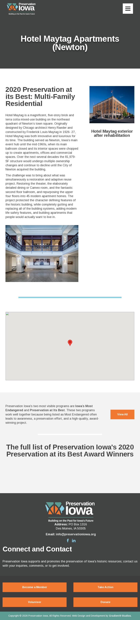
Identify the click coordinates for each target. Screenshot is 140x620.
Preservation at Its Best (47, 410)
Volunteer (34, 602)
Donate (105, 602)
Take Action (105, 587)
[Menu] (128, 8)
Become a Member (34, 587)
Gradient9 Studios (120, 615)
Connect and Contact (37, 549)
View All (122, 414)
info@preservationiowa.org (76, 534)
